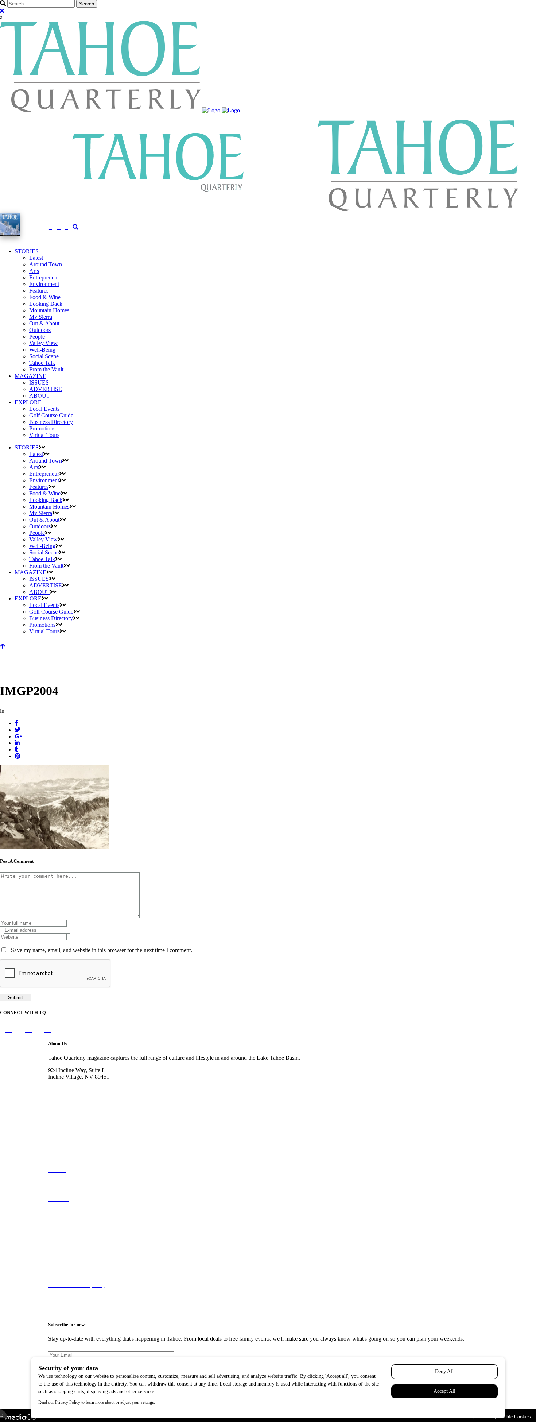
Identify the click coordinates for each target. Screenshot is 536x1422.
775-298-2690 (64, 1083)
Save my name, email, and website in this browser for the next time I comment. (101, 950)
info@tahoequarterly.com (77, 1090)
